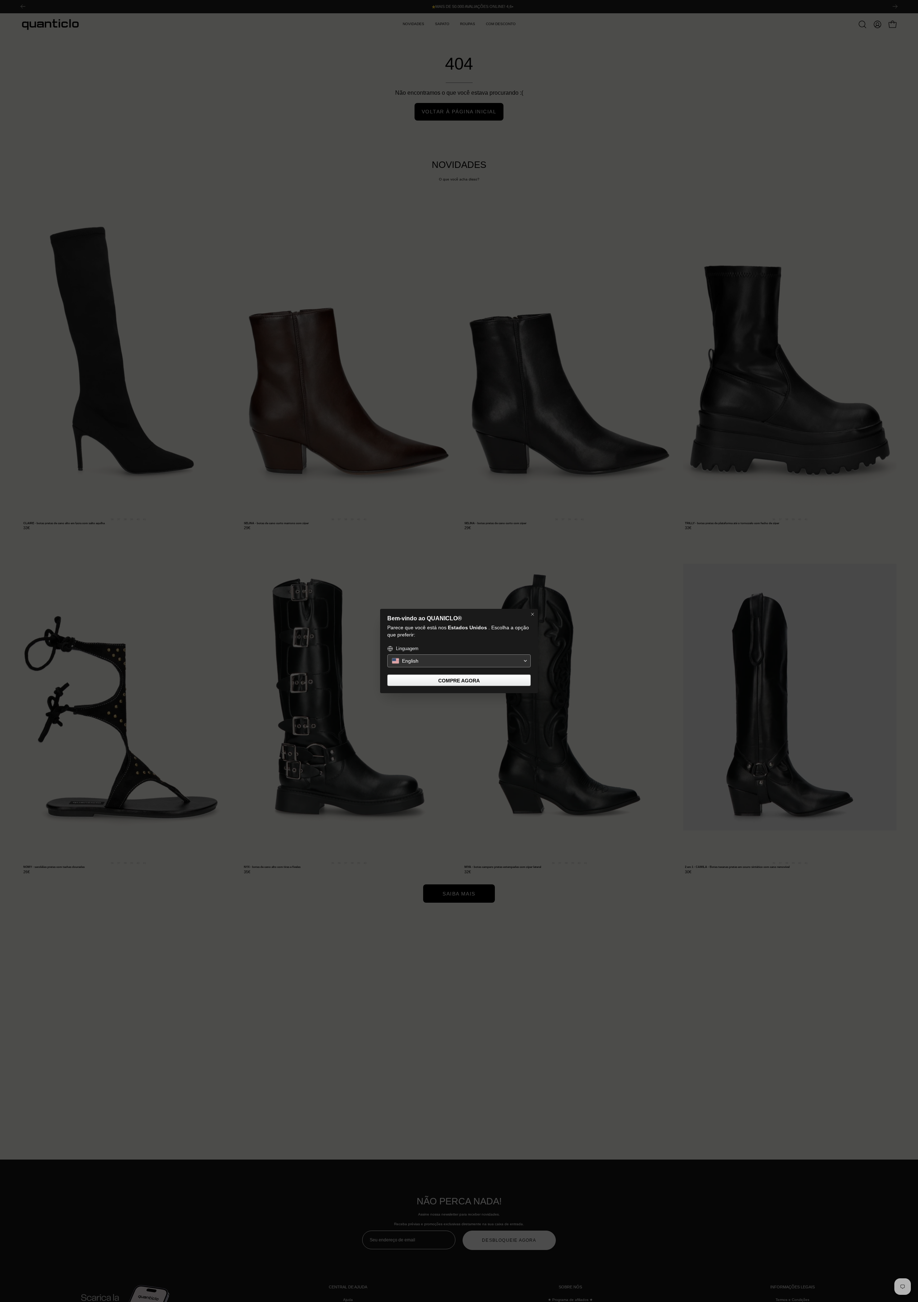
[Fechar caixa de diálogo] (532, 614)
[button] (459, 660)
